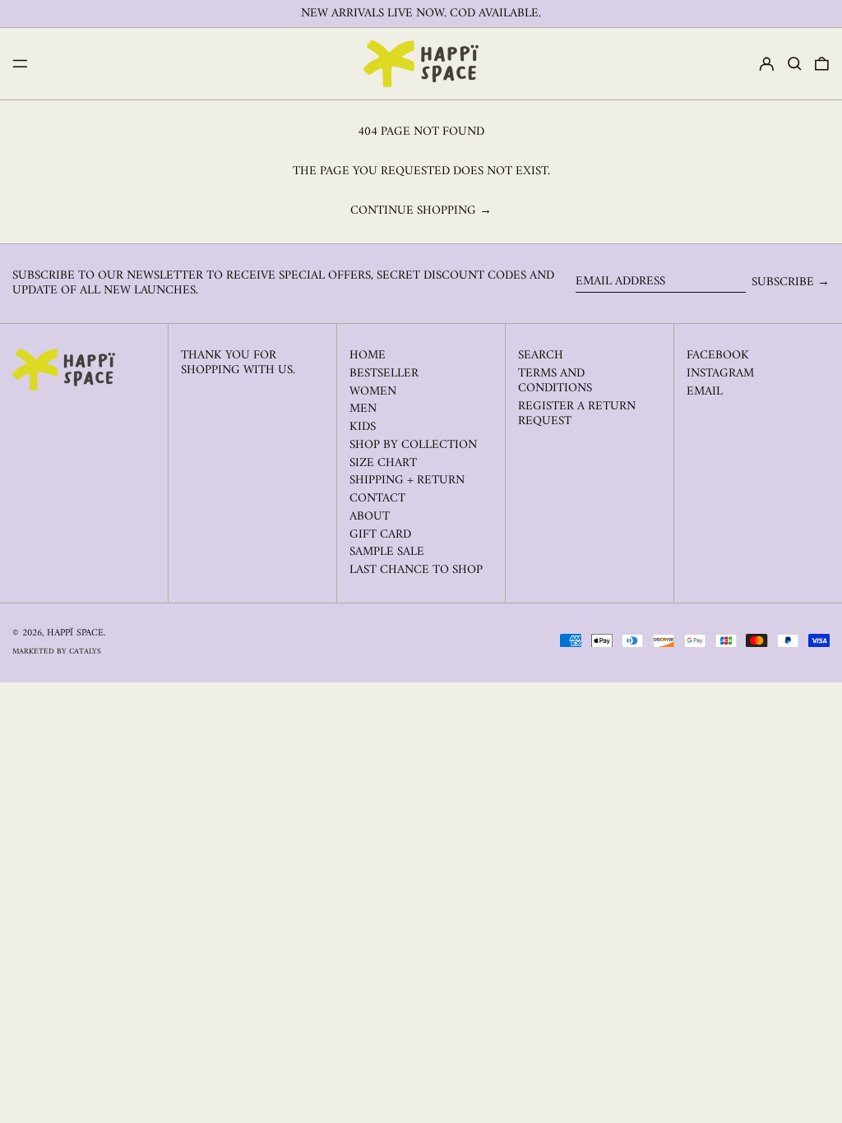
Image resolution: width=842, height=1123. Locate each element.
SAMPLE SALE (386, 552)
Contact (377, 499)
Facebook (718, 356)
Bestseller (384, 374)
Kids (362, 427)
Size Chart (383, 463)
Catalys (85, 652)
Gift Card (380, 535)
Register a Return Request (577, 413)
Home (367, 355)
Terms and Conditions (555, 381)
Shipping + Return (407, 480)
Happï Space (75, 633)
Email (705, 392)
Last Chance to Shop (416, 570)
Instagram (720, 374)
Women (372, 392)
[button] (795, 64)
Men (363, 409)
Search (540, 355)
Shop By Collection (413, 445)
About (369, 517)
